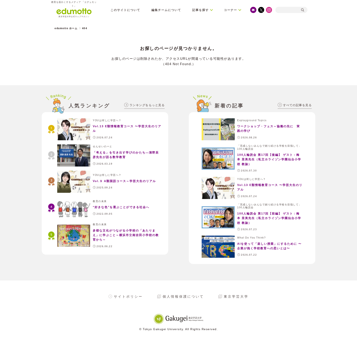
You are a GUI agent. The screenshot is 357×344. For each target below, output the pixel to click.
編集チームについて (166, 9)
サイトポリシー (128, 296)
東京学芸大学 (236, 296)
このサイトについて (125, 9)
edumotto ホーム (66, 28)
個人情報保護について (183, 296)
